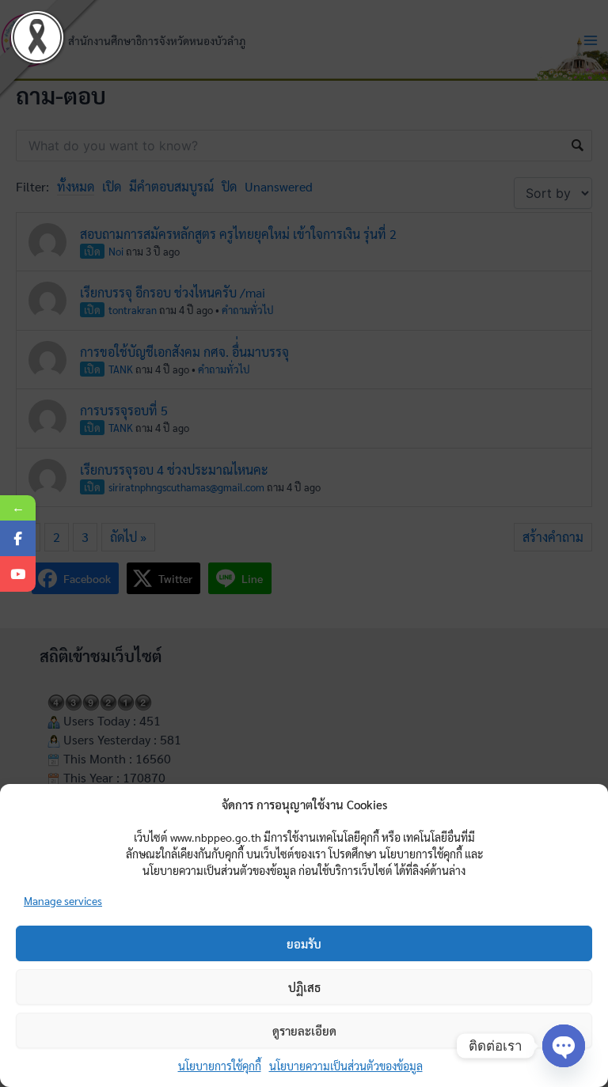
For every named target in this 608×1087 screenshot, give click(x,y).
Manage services (63, 900)
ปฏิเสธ (304, 986)
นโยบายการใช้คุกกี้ (219, 1066)
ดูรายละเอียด (304, 1030)
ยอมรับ (304, 943)
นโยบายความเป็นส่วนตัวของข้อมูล (346, 1066)
